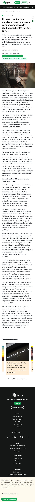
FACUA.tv (17, 421)
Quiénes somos (17, 472)
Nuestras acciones (17, 419)
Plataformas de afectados (17, 448)
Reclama (17, 461)
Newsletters (17, 427)
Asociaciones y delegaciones (17, 474)
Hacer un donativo (17, 407)
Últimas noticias (17, 416)
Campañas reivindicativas (17, 446)
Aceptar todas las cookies (9, 499)
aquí (9, 487)
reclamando (18, 117)
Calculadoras (18, 463)
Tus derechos (17, 458)
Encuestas (17, 451)
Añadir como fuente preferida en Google (12, 56)
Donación (24, 2)
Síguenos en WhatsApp (8, 58)
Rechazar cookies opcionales (10, 493)
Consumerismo (17, 424)
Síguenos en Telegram (21, 58)
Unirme (17, 2)
